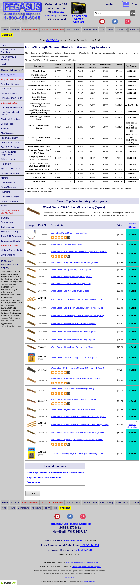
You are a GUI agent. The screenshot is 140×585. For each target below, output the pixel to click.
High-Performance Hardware (44, 477)
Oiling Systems (8, 187)
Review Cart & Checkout (8, 51)
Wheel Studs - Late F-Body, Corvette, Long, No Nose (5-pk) (77, 315)
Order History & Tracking (8, 58)
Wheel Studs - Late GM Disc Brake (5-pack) (70, 291)
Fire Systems (7, 133)
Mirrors (4, 178)
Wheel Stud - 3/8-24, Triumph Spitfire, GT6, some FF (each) (77, 368)
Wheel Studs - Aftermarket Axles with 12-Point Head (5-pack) (78, 433)
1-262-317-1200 (83, 550)
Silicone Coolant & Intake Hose (10, 211)
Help (54, 508)
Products (15, 29)
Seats (4, 205)
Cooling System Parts (11, 107)
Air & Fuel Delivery (10, 84)
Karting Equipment (10, 173)
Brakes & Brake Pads (11, 98)
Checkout (7, 35)
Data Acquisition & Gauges (10, 113)
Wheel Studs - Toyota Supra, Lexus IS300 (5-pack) (73, 410)
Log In (109, 4)
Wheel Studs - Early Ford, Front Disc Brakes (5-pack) (75, 263)
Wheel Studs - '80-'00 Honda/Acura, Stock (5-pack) (73, 332)
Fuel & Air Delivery (10, 147)
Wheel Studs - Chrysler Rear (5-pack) (68, 244)
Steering (5, 218)
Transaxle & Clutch (10, 241)
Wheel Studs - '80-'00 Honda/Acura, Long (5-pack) (73, 347)
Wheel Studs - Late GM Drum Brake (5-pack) (71, 283)
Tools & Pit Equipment (12, 236)
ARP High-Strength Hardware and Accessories (55, 472)
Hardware (6, 164)
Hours (110, 29)
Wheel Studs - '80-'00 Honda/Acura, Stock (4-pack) (73, 323)
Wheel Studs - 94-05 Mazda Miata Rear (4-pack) (72, 389)
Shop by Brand (8, 74)
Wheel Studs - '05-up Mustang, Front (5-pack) (71, 270)
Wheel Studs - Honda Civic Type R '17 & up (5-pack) (74, 358)
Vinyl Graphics (8, 255)
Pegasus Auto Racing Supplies (70, 523)
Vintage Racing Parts (11, 250)
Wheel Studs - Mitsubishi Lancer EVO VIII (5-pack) (73, 399)
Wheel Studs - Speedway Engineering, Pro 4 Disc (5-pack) (77, 439)
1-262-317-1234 (89, 545)
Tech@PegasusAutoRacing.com (86, 566)
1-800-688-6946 (73, 540)
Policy (47, 508)
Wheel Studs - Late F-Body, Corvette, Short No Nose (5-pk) (77, 308)
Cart (131, 4)
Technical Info (90, 29)
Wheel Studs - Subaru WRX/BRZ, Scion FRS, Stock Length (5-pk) (80, 424)
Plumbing (5, 192)
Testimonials (122, 502)
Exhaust (5, 128)
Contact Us (121, 29)
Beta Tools (6, 88)
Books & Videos (9, 93)
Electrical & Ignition (10, 119)
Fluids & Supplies (9, 138)
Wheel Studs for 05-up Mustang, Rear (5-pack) (71, 276)
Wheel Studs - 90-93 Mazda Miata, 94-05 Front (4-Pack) (76, 378)
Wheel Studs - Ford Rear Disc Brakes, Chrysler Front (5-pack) (79, 251)
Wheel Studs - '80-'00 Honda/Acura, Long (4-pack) (73, 340)
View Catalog (106, 502)
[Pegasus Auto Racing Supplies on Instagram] (128, 24)
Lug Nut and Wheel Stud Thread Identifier (69, 233)
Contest (135, 502)
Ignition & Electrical (10, 168)
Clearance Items (30, 29)
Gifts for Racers (8, 159)
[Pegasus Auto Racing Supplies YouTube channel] (102, 24)
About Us (134, 29)
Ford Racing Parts (10, 142)
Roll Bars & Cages (10, 196)
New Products (73, 29)
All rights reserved (88, 581)
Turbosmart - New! (10, 245)
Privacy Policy (70, 577)
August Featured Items (52, 29)
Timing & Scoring (9, 231)
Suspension (7, 222)
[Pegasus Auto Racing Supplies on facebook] (115, 24)
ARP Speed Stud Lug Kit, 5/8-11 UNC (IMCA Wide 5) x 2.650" (78, 454)
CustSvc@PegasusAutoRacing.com (82, 562)
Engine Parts (7, 124)
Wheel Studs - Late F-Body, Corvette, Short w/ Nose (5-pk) (77, 299)
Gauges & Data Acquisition (8, 153)
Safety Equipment (9, 201)
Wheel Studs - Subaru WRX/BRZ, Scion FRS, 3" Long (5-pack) (78, 416)
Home (5, 29)
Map (102, 29)
